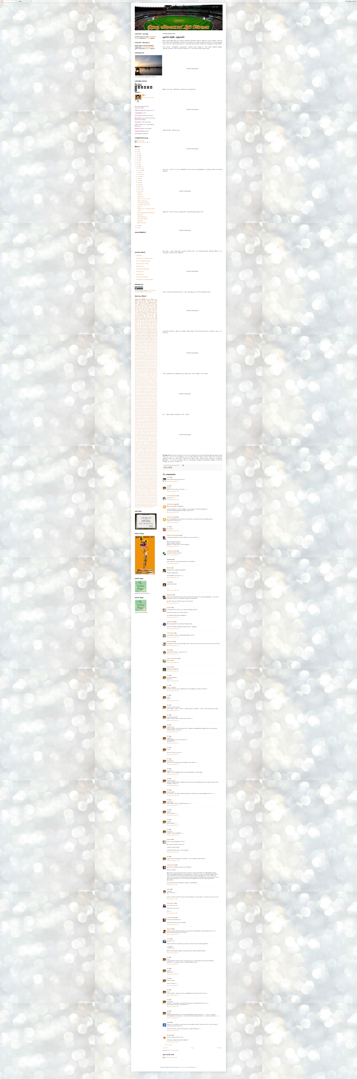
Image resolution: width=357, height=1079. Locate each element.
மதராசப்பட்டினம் (142, 478)
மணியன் (136, 478)
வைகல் (142, 502)
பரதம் (156, 464)
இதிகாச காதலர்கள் (150, 345)
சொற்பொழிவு (142, 338)
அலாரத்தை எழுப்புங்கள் (153, 376)
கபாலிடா (140, 399)
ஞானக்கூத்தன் (137, 434)
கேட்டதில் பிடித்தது (146, 409)
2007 (137, 227)
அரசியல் (148, 322)
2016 (137, 155)
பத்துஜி (170, 456)
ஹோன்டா (147, 506)
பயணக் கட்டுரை (153, 306)
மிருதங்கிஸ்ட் (140, 214)
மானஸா (146, 309)
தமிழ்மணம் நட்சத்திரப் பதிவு (146, 326)
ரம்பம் (144, 485)
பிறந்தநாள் (142, 356)
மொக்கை (137, 322)
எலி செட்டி (137, 392)
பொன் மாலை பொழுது (171, 504)
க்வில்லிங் (143, 413)
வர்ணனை (145, 494)
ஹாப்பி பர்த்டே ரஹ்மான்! (142, 218)
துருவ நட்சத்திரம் (143, 451)
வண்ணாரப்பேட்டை (144, 492)
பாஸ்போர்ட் (155, 468)
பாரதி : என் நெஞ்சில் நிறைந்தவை (143, 261)
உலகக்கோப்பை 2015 (144, 389)
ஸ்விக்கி (144, 505)
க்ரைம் (145, 336)
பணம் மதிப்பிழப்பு (151, 464)
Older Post (219, 1047)
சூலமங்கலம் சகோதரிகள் (146, 426)
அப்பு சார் (147, 373)
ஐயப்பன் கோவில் (142, 395)
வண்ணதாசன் (137, 492)
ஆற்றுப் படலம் (149, 382)
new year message (139, 369)
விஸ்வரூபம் (146, 499)
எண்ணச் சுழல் (137, 391)
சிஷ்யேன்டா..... (140, 194)
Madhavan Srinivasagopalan (173, 535)
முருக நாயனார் (146, 482)
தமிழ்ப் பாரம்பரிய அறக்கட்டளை (145, 351)
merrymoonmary (183, 1067)
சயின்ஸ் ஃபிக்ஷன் (152, 331)
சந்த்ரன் (141, 416)
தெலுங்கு (145, 452)
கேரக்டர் (151, 409)
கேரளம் (156, 409)
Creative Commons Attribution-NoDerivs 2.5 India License (145, 291)
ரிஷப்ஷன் (139, 206)
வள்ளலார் (137, 495)
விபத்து (136, 344)
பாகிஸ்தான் (155, 465)
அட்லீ (137, 372)
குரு (149, 406)
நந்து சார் (147, 456)
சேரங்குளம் (142, 428)
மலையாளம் (155, 479)
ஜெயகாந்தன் (155, 431)
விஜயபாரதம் (154, 496)
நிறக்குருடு (141, 461)
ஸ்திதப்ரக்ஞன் (138, 504)
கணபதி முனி (145, 302)
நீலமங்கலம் (147, 461)
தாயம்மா (145, 441)
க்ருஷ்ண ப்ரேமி (137, 413)
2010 (137, 225)
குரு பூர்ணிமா (153, 406)
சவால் (154, 336)
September (140, 174)
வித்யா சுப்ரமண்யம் (152, 498)
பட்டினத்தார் (151, 339)
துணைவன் (151, 449)
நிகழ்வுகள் (151, 353)
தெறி (141, 452)
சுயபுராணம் (137, 318)
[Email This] (164, 467)
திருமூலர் (136, 446)
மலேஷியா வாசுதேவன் (148, 479)
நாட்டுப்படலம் (137, 353)
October (139, 172)
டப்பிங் (152, 434)
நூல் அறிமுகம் (153, 461)
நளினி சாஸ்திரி (146, 458)
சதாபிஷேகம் (155, 415)
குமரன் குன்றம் (140, 406)
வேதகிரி (154, 501)
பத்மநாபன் (169, 607)
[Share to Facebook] (170, 467)
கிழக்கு (140, 405)
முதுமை (151, 358)
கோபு (155, 348)
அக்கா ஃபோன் (145, 343)
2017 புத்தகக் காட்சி (152, 363)
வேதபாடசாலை (137, 502)
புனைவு (155, 299)
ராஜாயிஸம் (140, 486)
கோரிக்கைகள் (147, 412)
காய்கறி (144, 402)
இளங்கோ (169, 568)
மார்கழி (140, 482)
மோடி (153, 359)
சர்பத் (155, 418)
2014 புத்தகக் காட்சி (150, 362)
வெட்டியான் (138, 501)
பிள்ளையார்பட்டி (148, 469)
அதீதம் (136, 345)
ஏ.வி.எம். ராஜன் (144, 394)
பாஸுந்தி (150, 468)
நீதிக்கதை (154, 332)
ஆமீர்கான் (136, 382)
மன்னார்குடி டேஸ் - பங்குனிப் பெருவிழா (144, 258)
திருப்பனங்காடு (138, 445)
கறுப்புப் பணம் (149, 399)
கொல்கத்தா (155, 411)
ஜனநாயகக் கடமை (140, 274)
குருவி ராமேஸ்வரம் (148, 408)
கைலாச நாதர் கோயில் (148, 411)
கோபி (137, 412)
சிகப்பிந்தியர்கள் (147, 421)
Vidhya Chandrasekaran (172, 658)
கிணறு (145, 403)
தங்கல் (148, 436)
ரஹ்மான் (137, 361)
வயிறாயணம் (155, 492)
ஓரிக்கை (140, 396)
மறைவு (141, 479)
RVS (168, 486)
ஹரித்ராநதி (154, 505)
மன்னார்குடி (137, 306)
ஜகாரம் (154, 429)
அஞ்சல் (152, 371)
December (140, 168)
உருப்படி (153, 388)
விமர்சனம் (145, 306)
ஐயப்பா (148, 395)
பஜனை (144, 462)
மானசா (148, 481)
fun (149, 368)
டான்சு (156, 434)
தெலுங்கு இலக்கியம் (152, 452)
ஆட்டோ (149, 379)
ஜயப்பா (141, 431)
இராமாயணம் (152, 323)
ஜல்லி (145, 431)
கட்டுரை (152, 301)
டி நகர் (137, 435)
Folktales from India (142, 334)
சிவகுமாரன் (169, 929)
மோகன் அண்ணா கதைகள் (140, 359)
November (140, 170)
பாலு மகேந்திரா (145, 468)
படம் (141, 309)
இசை (145, 301)
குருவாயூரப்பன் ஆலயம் (139, 408)
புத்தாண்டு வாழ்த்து (148, 356)
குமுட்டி (146, 406)
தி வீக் (155, 441)
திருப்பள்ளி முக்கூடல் (147, 445)
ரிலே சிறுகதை (148, 488)
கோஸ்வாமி (154, 412)
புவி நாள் (151, 472)
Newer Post (165, 1047)
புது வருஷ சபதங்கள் (147, 471)
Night (138, 368)
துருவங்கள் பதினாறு (152, 451)
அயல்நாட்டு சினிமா (142, 345)
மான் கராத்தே (153, 481)
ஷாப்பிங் (155, 502)
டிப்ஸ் (140, 435)
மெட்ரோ (155, 358)
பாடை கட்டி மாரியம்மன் (144, 466)
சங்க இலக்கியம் (149, 413)
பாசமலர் (137, 466)
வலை (136, 309)
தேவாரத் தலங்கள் (139, 319)
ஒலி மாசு (152, 395)
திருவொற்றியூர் (143, 352)
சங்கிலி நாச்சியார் (148, 415)
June (139, 180)
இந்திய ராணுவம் (145, 383)
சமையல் (144, 325)
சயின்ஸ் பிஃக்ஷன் (145, 349)
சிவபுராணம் (150, 424)
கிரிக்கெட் (147, 321)
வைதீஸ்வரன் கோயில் (149, 502)
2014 (137, 160)
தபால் (136, 438)
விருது (142, 499)
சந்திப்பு (149, 336)
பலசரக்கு (145, 465)
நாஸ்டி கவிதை (146, 459)
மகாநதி (139, 210)
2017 (137, 153)
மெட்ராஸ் (141, 484)
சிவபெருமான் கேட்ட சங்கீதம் (142, 263)
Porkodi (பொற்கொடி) (171, 495)
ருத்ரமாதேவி (142, 489)
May (139, 182)
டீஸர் (143, 435)
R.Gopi (168, 939)
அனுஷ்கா (154, 372)
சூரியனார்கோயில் (138, 426)
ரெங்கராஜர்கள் (148, 489)
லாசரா (142, 491)
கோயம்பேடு (142, 412)
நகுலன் (144, 455)
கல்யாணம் (146, 331)
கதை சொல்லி (153, 396)
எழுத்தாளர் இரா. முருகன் (150, 392)
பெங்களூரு (137, 358)
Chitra (168, 582)
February (140, 189)
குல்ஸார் (154, 408)
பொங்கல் (150, 341)
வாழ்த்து (144, 496)
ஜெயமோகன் (139, 432)
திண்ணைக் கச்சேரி (150, 308)
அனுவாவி (148, 372)
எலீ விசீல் (142, 392)
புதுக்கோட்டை (137, 472)
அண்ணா (154, 343)
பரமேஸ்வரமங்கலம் (139, 465)
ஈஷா (150, 386)
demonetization (145, 329)
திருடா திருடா (145, 443)
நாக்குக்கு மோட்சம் (140, 266)
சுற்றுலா (154, 349)
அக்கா (143, 371)
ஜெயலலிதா (145, 432)
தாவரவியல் (150, 441)
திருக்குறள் (137, 352)
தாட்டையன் (141, 441)
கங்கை (145, 396)
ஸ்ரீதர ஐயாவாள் (145, 504)
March (139, 186)
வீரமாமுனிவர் (151, 499)
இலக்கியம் (145, 386)
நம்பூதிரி (151, 456)
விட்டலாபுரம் (146, 498)
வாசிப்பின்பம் (152, 318)
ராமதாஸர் (155, 486)
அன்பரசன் (169, 667)
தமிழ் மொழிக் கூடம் (147, 438)
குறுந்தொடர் (149, 311)
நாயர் (141, 459)
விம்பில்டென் (137, 499)
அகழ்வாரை (155, 369)
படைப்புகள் (141, 464)
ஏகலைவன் (150, 394)
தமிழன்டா (140, 438)
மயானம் (154, 478)
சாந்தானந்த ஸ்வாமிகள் (139, 419)
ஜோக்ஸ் (144, 318)
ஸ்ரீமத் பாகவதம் (153, 504)
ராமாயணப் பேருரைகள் (140, 488)
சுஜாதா (136, 338)
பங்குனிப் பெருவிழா (138, 462)
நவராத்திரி (153, 321)
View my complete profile (147, 97)
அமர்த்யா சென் (153, 373)
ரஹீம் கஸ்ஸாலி (170, 641)
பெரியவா (140, 474)
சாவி (135, 421)
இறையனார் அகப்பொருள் (145, 385)
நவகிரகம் (151, 458)
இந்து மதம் (145, 335)
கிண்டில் (150, 403)
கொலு (136, 336)
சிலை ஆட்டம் (147, 48)
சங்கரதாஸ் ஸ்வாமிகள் (140, 415)
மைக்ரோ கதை (150, 328)
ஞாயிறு (142, 434)
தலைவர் (136, 441)
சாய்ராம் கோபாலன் (171, 865)
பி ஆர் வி (137, 469)
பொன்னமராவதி (142, 475)
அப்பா (144, 373)
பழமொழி (150, 465)
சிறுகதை (148, 299)
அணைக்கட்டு (142, 372)
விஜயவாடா (137, 498)
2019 (137, 151)
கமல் (144, 399)
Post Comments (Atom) (174, 1050)
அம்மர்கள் (136, 375)
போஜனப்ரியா (142, 342)
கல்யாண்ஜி (140, 401)
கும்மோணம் (143, 348)
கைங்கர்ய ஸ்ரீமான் (139, 411)
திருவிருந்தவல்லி (145, 448)
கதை (142, 331)
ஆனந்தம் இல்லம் (139, 381)
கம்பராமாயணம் (138, 325)
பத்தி (146, 319)
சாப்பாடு (154, 322)
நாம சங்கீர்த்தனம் (144, 353)
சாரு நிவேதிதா (153, 419)
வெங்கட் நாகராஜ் (170, 621)
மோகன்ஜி (148, 359)
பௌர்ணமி (141, 476)
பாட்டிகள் (154, 466)
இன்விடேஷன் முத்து (141, 222)
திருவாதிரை (147, 446)
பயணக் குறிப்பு (153, 319)
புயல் (142, 472)
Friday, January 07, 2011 (172, 884)
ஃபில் (144, 369)
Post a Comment (168, 1044)
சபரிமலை (146, 416)
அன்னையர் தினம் (138, 373)
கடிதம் (148, 396)
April (139, 184)
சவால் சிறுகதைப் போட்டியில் (148, 47)
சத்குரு (137, 416)
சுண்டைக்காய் (153, 425)
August (139, 176)
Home (192, 1047)
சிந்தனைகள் (137, 422)
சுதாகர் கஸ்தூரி (138, 332)
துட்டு (150, 448)
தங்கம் (144, 436)
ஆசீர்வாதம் (137, 379)
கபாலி (140, 346)
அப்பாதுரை (169, 1035)
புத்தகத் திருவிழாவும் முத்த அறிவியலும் (145, 212)
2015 (137, 158)
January (139, 191)
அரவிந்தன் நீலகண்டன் (151, 375)
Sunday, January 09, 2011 (172, 1042)
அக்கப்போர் (151, 305)
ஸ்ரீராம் (140, 505)
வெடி (156, 499)
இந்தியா (151, 383)
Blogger (194, 1067)
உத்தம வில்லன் (143, 388)
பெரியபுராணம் (143, 341)
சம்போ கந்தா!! (140, 196)
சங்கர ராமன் (155, 413)
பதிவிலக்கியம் (139, 255)
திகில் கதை (144, 442)
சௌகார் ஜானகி (149, 429)
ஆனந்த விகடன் (154, 379)
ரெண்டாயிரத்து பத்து (141, 216)
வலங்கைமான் (150, 494)
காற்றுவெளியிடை (139, 403)
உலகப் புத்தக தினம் (152, 389)
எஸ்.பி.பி (142, 321)
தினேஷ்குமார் (170, 595)
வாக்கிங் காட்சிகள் (152, 495)
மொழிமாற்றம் (150, 484)
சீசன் (137, 425)
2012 (137, 164)
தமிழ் (149, 332)
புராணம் (154, 356)
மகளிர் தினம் (153, 476)
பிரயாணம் (142, 469)
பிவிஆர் (153, 469)
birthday (142, 368)
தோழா (151, 454)
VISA (168, 527)
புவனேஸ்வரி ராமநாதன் (172, 551)
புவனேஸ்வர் (146, 472)
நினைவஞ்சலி (153, 459)
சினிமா (136, 302)
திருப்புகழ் (154, 445)
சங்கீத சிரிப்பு (140, 220)
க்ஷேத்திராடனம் (137, 349)
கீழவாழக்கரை (145, 405)
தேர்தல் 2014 (137, 454)
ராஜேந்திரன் (146, 486)
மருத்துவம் (137, 479)
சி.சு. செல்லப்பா (140, 421)
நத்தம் (143, 456)
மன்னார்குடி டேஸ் (139, 271)
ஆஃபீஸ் (137, 378)
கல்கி (136, 401)
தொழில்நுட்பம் (141, 315)
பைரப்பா (151, 474)
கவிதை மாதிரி (154, 314)
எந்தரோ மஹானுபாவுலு (142, 200)
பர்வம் (143, 355)
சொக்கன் (140, 429)
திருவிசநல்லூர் (137, 448)
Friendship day (153, 365)
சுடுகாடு (146, 425)
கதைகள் (136, 398)
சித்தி (151, 349)
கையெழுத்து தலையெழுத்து (143, 202)
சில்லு (140, 424)
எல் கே (168, 477)
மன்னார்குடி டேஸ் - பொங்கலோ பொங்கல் (146, 208)
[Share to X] (168, 467)
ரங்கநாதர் (140, 485)
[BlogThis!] (166, 467)
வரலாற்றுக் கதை (139, 494)
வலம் (150, 361)
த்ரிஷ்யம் (155, 454)
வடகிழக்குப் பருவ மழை (150, 491)
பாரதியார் (154, 355)
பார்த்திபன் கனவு (138, 468)
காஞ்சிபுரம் (154, 346)
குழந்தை (136, 409)
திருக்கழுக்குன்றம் (152, 442)
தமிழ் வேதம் (141, 439)
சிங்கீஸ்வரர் (154, 421)
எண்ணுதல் (143, 391)
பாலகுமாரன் (137, 356)
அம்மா (142, 375)
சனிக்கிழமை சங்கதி (140, 316)
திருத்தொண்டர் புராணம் (153, 443)
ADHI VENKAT (170, 633)
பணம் (145, 464)
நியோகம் (136, 461)
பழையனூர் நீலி (148, 355)
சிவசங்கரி (144, 424)
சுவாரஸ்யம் (143, 305)
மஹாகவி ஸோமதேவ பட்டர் (140, 481)
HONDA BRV (137, 366)
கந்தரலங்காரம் (150, 398)
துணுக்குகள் (145, 449)
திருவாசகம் (142, 446)
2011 (137, 166)
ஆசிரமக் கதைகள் (144, 378)
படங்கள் (148, 462)
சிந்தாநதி (142, 422)
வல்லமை (155, 494)
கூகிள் (140, 409)
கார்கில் (156, 402)
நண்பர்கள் (154, 455)
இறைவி (154, 385)
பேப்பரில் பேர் (146, 474)
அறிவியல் (137, 321)
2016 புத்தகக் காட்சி (144, 363)
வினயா (154, 361)
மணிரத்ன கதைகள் (151, 342)
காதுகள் (136, 402)
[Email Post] (183, 465)
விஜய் (141, 498)
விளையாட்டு (146, 312)
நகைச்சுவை (139, 308)
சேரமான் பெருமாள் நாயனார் (151, 428)
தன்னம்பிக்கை (153, 436)
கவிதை (154, 335)
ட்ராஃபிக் (140, 436)
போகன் (148, 475)
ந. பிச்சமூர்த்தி (139, 455)
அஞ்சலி (149, 334)
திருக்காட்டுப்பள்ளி (138, 443)
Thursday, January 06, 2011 (173, 481)
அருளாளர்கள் (140, 311)
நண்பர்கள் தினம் (138, 456)
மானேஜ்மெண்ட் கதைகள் (144, 358)
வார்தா (140, 496)
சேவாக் (136, 429)
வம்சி (150, 492)
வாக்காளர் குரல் (144, 495)
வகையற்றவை (154, 309)
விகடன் (148, 496)
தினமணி (154, 351)
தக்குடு (168, 1022)
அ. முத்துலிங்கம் (149, 369)
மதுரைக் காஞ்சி (149, 478)
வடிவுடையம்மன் (144, 361)
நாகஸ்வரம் (142, 328)
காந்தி (140, 402)
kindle (152, 368)
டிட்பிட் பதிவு (144, 332)
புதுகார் (154, 471)
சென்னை (154, 426)
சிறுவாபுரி (147, 422)
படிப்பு (137, 464)
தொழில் (147, 454)
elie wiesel (146, 368)
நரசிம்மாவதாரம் (139, 458)
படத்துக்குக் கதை (154, 462)
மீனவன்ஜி (139, 192)
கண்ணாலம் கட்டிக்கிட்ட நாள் (143, 204)
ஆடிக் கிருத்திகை (143, 379)
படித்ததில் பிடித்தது (143, 304)
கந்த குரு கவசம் (143, 398)
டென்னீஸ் (152, 435)
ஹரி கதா (149, 505)
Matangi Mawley (171, 903)
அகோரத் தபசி (138, 371)
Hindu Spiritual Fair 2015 (145, 366)
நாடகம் (154, 352)
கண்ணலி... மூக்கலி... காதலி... (144, 198)
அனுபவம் (138, 299)
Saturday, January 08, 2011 (173, 924)
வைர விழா (148, 38)
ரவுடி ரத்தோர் (153, 485)
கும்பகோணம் (137, 348)
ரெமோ (154, 489)
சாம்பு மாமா (147, 419)
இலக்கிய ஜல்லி (138, 386)
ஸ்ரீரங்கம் (136, 505)
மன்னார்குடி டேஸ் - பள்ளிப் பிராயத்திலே (144, 279)
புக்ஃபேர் (140, 471)
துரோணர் (136, 452)
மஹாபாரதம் (151, 315)
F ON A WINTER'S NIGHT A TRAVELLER (142, 365)
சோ (144, 429)
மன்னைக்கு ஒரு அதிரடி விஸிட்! (142, 269)
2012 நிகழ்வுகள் (142, 362)
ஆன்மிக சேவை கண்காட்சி (150, 381)
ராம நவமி (150, 486)
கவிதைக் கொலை (147, 401)
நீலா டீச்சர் (141, 339)
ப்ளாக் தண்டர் (147, 476)
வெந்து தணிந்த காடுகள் (146, 501)
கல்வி (150, 346)
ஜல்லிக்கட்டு (149, 431)
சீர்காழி (142, 425)
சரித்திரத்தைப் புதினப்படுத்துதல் (146, 418)
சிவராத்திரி (155, 424)
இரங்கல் (146, 314)
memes (156, 368)
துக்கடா (136, 323)
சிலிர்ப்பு (151, 422)
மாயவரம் (136, 482)
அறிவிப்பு (140, 335)
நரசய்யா (155, 456)
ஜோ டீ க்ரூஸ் (152, 432)
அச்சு (150, 343)
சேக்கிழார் (136, 428)
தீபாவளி (149, 352)
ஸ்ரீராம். (168, 650)
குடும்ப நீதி (151, 405)
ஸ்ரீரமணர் (136, 362)
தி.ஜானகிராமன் (137, 442)
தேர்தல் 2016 (142, 454)
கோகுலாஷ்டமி (149, 348)
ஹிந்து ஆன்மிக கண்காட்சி (139, 506)
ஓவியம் (150, 335)
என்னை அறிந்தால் (150, 391)
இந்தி (139, 383)
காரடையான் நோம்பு (150, 402)
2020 (137, 149)
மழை (136, 334)
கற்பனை (154, 399)
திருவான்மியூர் (153, 446)
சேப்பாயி (136, 351)
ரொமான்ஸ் (137, 491)
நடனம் (149, 455)
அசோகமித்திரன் (144, 323)
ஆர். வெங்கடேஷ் (143, 382)
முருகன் (151, 482)
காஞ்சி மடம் (154, 401)
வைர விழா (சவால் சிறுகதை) (142, 277)
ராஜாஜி (136, 486)
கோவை (140, 336)
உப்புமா (149, 388)
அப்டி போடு (151, 316)
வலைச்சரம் (143, 322)
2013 (137, 162)
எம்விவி (155, 391)
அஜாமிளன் (148, 371)
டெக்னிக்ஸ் (147, 435)
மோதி (156, 359)
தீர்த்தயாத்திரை (149, 338)
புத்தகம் (140, 314)
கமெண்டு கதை (145, 346)
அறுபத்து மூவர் (144, 376)
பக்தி (146, 339)
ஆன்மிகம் (154, 302)
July (139, 178)
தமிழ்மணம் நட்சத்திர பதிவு (151, 439)
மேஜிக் (145, 484)
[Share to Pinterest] (171, 467)
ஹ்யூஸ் (151, 506)
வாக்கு (136, 496)
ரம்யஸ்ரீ (148, 485)
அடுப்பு (156, 371)
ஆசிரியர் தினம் (153, 378)
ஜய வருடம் (137, 431)
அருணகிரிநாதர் (137, 376)
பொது (139, 301)
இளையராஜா (151, 329)
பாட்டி (150, 466)
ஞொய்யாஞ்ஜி (147, 434)
